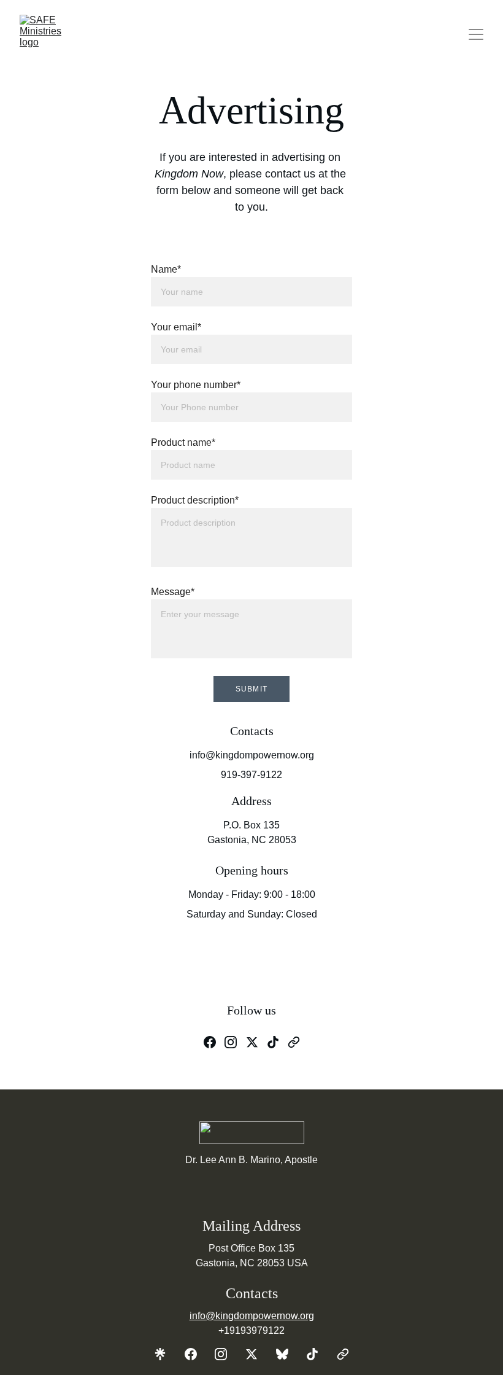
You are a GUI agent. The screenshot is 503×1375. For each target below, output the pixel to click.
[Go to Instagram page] (231, 1042)
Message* (172, 591)
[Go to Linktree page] (166, 1354)
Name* (166, 269)
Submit (251, 689)
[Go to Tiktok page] (273, 1042)
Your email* (176, 327)
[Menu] (476, 34)
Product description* (195, 500)
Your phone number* (195, 385)
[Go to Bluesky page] (288, 1354)
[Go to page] (294, 1042)
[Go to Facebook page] (210, 1042)
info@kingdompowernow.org (252, 1316)
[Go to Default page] (343, 1354)
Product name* (183, 442)
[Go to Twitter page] (252, 1042)
